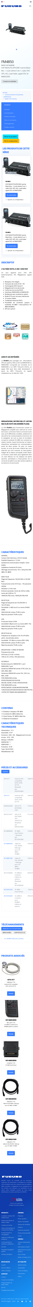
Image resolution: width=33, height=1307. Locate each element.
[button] (2, 1)
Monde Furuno (22, 1265)
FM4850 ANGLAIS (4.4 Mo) (14, 939)
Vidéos (20, 1276)
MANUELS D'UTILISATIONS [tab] (12, 929)
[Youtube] (22, 1301)
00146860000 (8, 844)
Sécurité (3, 1247)
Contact (3, 1277)
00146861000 (8, 858)
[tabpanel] (16, 38)
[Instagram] (26, 1301)
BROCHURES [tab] (7, 933)
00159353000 (8, 896)
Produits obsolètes (6, 1254)
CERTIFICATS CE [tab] (19, 933)
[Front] (11, 6)
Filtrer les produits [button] (10, 137)
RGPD (13, 1301)
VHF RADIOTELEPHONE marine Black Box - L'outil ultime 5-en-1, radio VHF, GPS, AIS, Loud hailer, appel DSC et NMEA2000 (16, 238)
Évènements (21, 1273)
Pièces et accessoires (10, 120)
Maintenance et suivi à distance (24, 1250)
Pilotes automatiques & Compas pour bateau (8, 1229)
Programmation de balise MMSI (6, 1283)
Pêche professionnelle (24, 1233)
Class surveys (22, 1254)
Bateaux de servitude (24, 1224)
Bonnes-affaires (5, 1268)
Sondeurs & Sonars (6, 1225)
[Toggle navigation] (30, 6)
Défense (20, 1227)
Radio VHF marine (11, 99)
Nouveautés (21, 1268)
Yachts (20, 1236)
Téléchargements (9, 123)
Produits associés (9, 127)
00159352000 (8, 890)
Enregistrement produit (7, 1290)
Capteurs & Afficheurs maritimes (7, 1238)
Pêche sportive (22, 1219)
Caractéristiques (8, 113)
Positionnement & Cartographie (6, 1233)
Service (3, 1287)
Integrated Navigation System (7, 1250)
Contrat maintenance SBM (24, 1243)
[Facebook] (18, 1301)
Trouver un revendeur (9, 81)
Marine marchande (23, 1221)
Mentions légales (6, 1301)
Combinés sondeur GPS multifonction (8, 1216)
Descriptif (7, 109)
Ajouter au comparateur (15, 200)
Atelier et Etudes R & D (24, 1257)
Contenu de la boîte (9, 116)
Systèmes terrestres (23, 1230)
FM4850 (7, 105)
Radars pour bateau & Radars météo (7, 1221)
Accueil (5, 93)
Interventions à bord (23, 1247)
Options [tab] (5, 772)
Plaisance (20, 1216)
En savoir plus (11, 195)
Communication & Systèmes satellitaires (7, 1243)
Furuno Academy (23, 1270)
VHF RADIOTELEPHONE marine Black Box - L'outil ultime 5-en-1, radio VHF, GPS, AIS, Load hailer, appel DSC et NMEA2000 (16, 187)
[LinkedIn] (30, 1301)
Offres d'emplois (6, 1270)
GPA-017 (7, 795)
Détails (11, 993)
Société (3, 1265)
